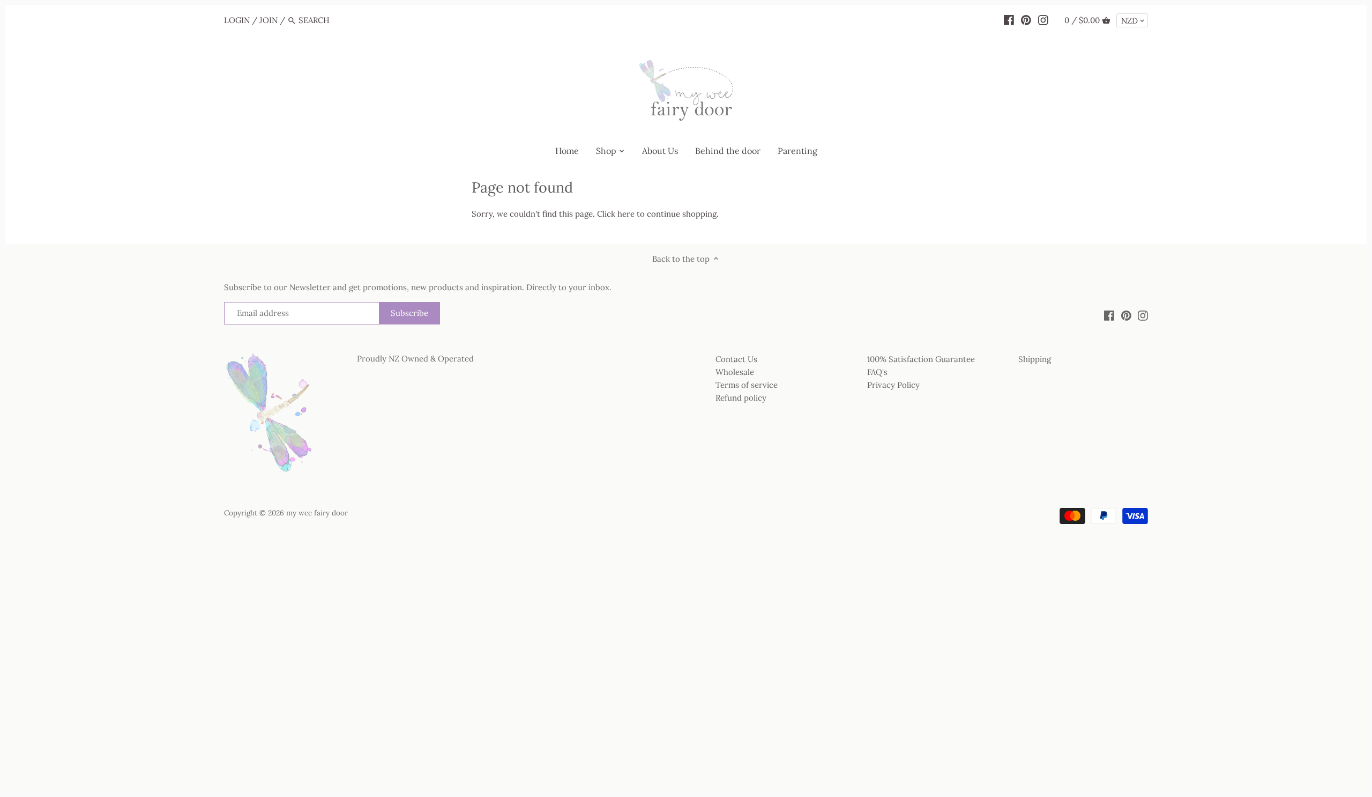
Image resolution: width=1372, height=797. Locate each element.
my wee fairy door (317, 513)
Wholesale (734, 372)
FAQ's (877, 372)
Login (237, 20)
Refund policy (740, 398)
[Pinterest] (1026, 20)
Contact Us (736, 359)
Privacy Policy (893, 385)
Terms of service (746, 385)
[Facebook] (1009, 20)
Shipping (1034, 359)
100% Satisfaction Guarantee (921, 359)
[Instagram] (1043, 20)
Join (268, 20)
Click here (616, 214)
